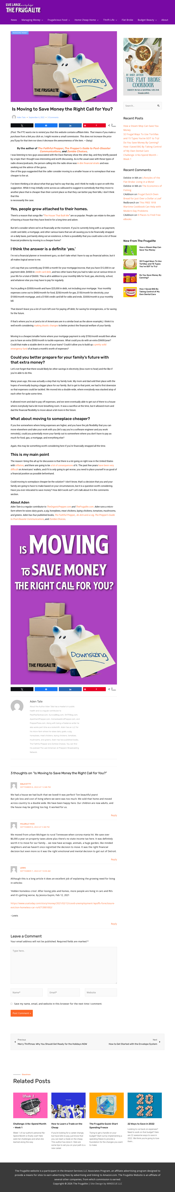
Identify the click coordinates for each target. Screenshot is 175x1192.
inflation (20, 465)
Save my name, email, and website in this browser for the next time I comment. (58, 1003)
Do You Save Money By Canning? (141, 142)
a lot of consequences (62, 465)
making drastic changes (46, 325)
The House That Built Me (56, 215)
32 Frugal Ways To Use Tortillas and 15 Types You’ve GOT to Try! (150, 264)
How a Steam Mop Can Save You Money (150, 248)
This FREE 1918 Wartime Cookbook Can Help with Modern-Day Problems (142, 206)
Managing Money (20, 33)
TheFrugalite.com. (85, 506)
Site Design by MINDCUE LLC (106, 1183)
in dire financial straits (88, 163)
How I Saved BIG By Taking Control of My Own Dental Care (149, 292)
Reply (114, 815)
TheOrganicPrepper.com (59, 506)
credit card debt (43, 272)
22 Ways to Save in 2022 (141, 1123)
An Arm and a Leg (85, 515)
